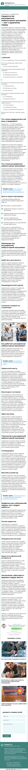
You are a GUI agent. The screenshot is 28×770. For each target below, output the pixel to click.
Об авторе (16, 628)
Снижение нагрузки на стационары (12, 77)
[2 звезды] (8, 632)
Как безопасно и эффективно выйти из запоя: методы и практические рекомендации (12, 681)
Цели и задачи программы (10, 66)
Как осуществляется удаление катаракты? (13, 659)
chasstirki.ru (19, 769)
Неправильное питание (10, 107)
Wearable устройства (9, 98)
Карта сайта (9, 762)
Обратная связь (8, 90)
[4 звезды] (11, 632)
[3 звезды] (10, 632)
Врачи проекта (16, 762)
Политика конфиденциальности (14, 765)
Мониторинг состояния (9, 88)
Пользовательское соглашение (13, 764)
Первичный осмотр (8, 86)
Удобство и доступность (10, 72)
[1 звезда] (7, 632)
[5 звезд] (12, 632)
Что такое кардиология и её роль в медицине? (13, 60)
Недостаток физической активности (13, 109)
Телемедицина (7, 96)
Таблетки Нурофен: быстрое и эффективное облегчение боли (14, 704)
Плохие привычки (8, 105)
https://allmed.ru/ (10, 139)
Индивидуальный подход (10, 74)
